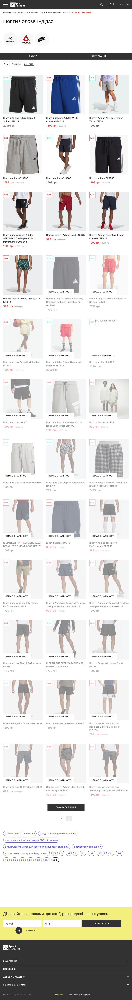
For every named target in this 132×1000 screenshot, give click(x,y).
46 (6, 859)
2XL (91, 853)
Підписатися (101, 923)
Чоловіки (17, 12)
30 (22, 859)
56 (14, 859)
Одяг (26, 12)
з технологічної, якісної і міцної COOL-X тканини (31, 840)
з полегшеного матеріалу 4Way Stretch (26, 853)
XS (54, 853)
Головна (7, 12)
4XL (110, 853)
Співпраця (58, 994)
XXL (55, 859)
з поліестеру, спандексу (87, 846)
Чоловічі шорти (38, 12)
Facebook (73, 994)
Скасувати (29, 64)
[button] (3, 28)
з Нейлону (29, 833)
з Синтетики (12, 833)
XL (82, 853)
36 (46, 859)
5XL (119, 853)
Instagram (85, 994)
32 (30, 859)
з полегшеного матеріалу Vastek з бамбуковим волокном (37, 846)
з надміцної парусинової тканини (58, 833)
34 (38, 859)
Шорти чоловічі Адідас (58, 12)
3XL (101, 853)
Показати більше (66, 807)
